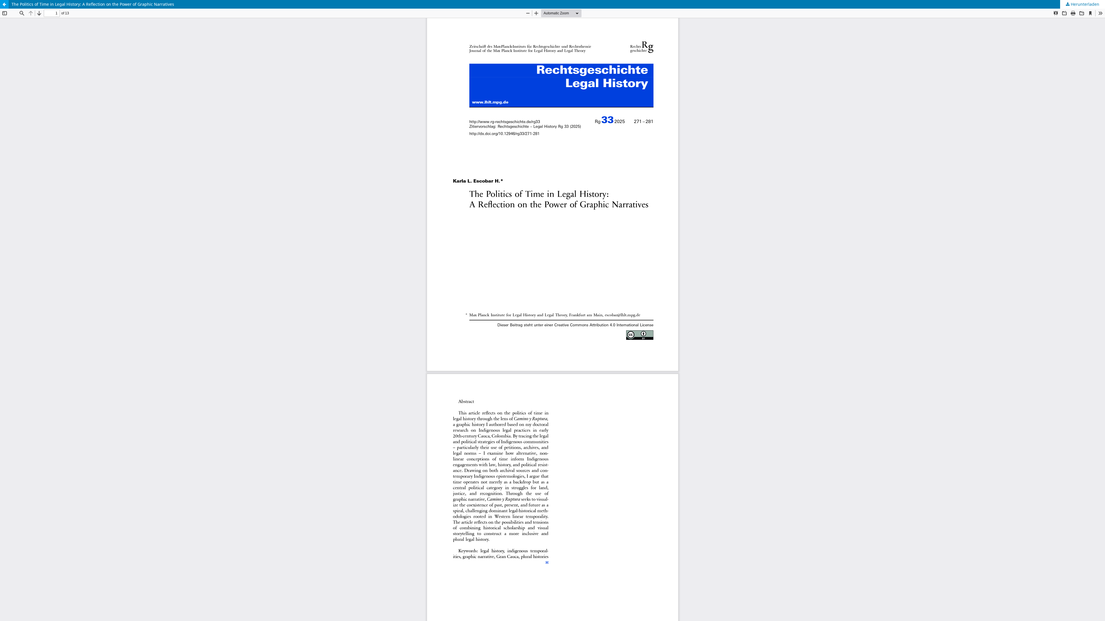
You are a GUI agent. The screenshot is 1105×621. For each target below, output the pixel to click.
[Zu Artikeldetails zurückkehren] (4, 4)
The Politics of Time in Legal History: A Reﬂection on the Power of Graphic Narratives (93, 4)
